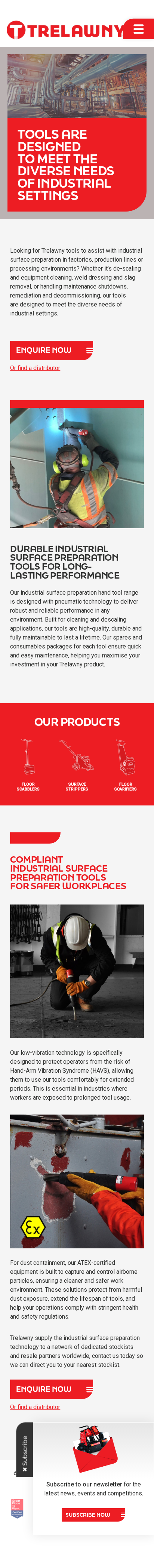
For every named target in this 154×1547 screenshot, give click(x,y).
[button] (93, 1515)
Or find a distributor (35, 368)
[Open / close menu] (138, 29)
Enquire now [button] (43, 350)
